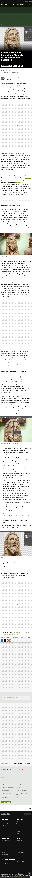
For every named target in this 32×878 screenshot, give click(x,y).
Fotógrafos (4, 784)
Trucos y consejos (20, 782)
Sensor (16, 23)
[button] (12, 78)
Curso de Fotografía (21, 790)
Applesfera (4, 825)
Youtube (13, 769)
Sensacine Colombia (21, 865)
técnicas (28, 178)
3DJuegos (18, 821)
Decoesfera (4, 852)
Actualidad (19, 787)
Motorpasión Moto (20, 842)
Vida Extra (18, 823)
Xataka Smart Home (6, 828)
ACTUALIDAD (4, 4)
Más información (18, 876)
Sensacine (18, 831)
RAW (17, 797)
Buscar (30, 808)
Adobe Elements (6, 797)
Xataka (3, 821)
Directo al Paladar (6, 840)
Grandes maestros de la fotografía (22, 793)
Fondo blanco (27, 763)
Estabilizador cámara (17, 763)
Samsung (5, 23)
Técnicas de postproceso (8, 787)
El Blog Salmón (19, 850)
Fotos (11, 23)
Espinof (18, 833)
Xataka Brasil (5, 863)
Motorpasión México (21, 868)
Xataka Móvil (5, 823)
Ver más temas (6, 802)
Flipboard (19, 66)
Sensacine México (20, 863)
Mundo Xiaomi (5, 830)
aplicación (10, 366)
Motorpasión (19, 840)
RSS (19, 769)
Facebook (14, 66)
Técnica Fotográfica (6, 793)
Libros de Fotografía (6, 790)
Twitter (16, 66)
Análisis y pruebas (6, 782)
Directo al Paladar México (8, 868)
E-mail (22, 66)
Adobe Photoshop (18, 637)
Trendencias (4, 850)
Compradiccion (5, 854)
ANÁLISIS (12, 4)
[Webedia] (28, 1)
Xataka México (5, 861)
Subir (26, 814)
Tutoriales (9, 637)
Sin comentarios (7, 65)
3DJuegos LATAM (20, 861)
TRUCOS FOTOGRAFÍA (21, 4)
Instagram (16, 769)
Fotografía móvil (20, 784)
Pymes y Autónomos (21, 852)
